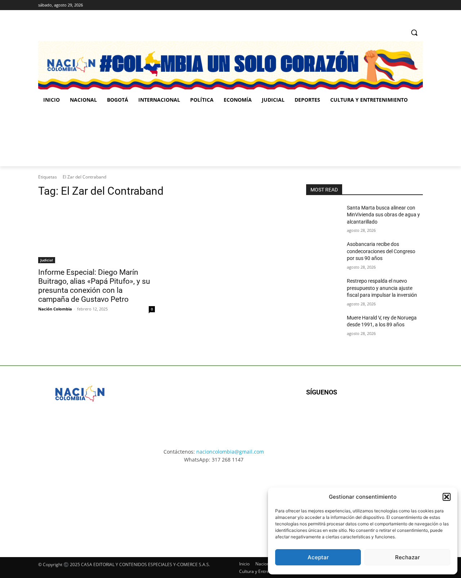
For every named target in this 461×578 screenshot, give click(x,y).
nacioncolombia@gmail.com (230, 451)
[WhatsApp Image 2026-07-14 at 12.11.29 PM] (80, 137)
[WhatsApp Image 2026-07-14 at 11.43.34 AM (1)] (276, 137)
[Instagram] (399, 5)
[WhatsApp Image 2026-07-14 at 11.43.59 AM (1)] (178, 137)
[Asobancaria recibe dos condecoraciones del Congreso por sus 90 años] (323, 253)
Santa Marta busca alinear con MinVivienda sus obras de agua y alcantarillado (383, 215)
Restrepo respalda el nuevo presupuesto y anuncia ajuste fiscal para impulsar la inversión (382, 288)
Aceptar (318, 557)
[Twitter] (419, 5)
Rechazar (407, 557)
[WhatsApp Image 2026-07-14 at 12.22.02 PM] (375, 137)
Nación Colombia (55, 309)
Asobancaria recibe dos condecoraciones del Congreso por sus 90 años (381, 251)
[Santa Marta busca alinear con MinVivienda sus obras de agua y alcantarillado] (323, 216)
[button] (446, 496)
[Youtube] (384, 416)
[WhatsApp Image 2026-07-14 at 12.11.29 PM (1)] (81, 504)
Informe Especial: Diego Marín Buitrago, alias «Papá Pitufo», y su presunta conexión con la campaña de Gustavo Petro (94, 286)
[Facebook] (389, 5)
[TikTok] (408, 5)
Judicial (46, 259)
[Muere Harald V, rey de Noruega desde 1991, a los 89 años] (323, 326)
